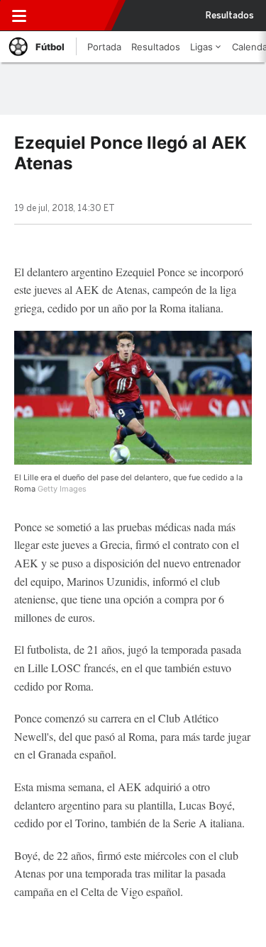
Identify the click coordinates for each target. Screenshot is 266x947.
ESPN (73, 15)
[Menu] (19, 15)
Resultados (230, 16)
